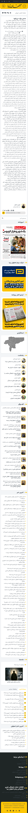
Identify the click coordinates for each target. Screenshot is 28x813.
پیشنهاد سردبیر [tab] (13, 689)
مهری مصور (17, 205)
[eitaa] (9, 1)
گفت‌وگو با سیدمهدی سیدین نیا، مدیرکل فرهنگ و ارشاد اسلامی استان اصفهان (12, 481)
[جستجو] (2, 218)
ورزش (16, 13)
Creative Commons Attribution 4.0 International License (14, 807)
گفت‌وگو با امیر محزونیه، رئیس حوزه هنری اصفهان (13, 465)
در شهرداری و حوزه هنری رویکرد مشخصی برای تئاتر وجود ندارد (13, 412)
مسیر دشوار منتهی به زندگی (14, 381)
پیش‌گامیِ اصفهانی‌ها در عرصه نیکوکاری (13, 421)
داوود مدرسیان (17, 384)
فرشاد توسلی (18, 365)
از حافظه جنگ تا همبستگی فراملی (12, 386)
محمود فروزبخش (17, 359)
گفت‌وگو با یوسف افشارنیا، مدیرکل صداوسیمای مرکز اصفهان (13, 473)
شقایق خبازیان (17, 378)
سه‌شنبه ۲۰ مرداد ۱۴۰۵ (19, 665)
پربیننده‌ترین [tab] (22, 689)
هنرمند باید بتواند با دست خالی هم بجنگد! (12, 438)
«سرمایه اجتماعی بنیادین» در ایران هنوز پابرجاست (11, 429)
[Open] (24, 6)
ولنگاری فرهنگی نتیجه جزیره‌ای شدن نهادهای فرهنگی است (12, 485)
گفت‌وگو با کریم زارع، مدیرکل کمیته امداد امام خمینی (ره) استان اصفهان (12, 417)
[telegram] (4, 1)
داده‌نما (21, 659)
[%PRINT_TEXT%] (10, 13)
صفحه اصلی (22, 13)
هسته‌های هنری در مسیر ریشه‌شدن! (12, 469)
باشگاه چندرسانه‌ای (21, 782)
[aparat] (2, 1)
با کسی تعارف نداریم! (16, 455)
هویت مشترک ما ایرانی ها (14, 367)
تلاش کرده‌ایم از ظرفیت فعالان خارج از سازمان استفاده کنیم (12, 477)
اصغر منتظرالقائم (17, 395)
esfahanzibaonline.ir (16, 804)
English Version (21, 764)
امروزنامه (21, 222)
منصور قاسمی (18, 390)
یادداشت (21, 355)
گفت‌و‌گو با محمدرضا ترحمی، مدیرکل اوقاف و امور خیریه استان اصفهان (13, 451)
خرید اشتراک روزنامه (20, 784)
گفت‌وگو (21, 404)
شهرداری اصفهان (21, 774)
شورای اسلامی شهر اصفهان (19, 772)
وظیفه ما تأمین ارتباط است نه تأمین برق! (12, 446)
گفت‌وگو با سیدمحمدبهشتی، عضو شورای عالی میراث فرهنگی (12, 458)
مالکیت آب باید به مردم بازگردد (13, 462)
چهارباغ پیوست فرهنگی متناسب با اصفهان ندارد (12, 374)
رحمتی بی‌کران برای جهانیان (13, 682)
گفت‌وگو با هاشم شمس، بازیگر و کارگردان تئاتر (12, 408)
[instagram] (7, 1)
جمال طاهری (18, 371)
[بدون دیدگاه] (8, 13)
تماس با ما (23, 760)
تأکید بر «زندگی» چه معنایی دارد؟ (13, 362)
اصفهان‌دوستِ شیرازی (15, 398)
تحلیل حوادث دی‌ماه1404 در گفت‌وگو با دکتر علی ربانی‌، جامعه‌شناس (12, 425)
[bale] (10, 811)
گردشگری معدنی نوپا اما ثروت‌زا (13, 392)
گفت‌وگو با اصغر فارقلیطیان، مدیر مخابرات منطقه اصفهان (11, 442)
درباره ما (24, 762)
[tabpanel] (14, 707)
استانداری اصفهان (21, 770)
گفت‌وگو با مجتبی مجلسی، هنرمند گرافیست (13, 434)
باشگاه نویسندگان (21, 780)
